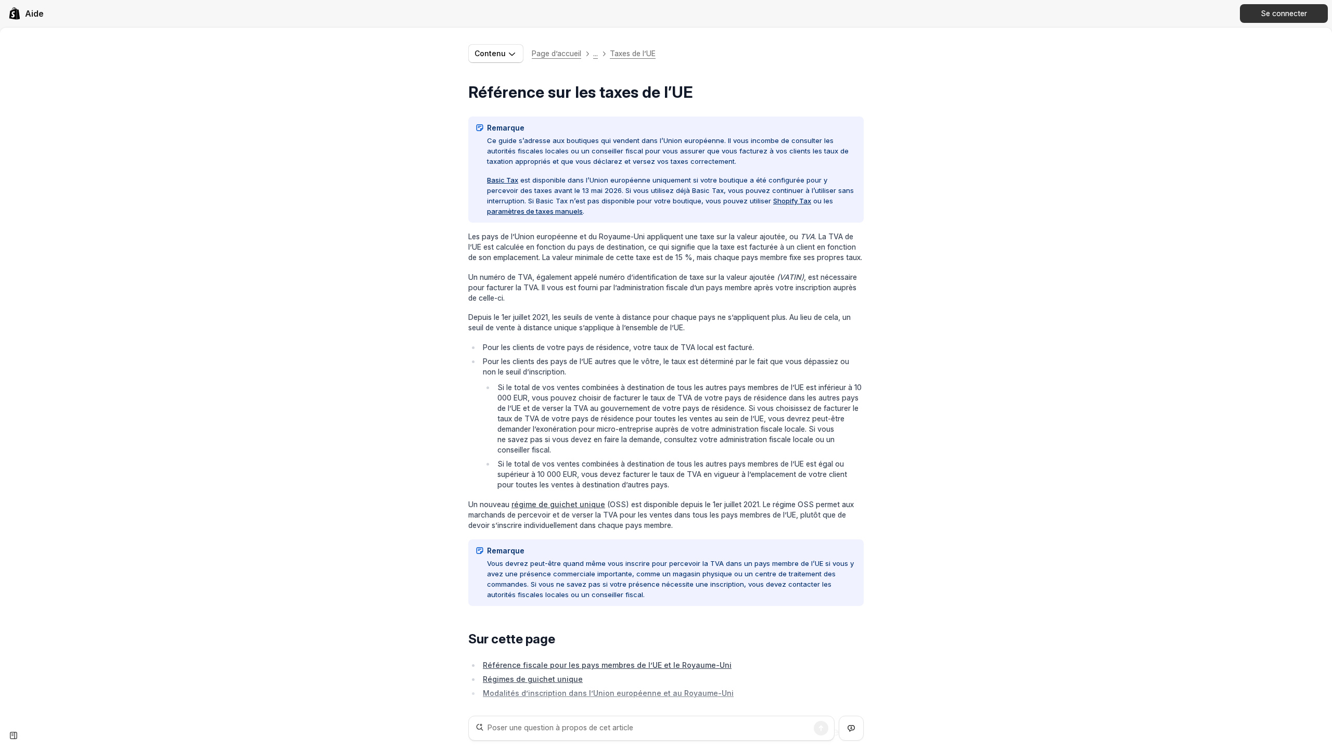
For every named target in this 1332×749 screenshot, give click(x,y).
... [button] (595, 53)
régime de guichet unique (558, 504)
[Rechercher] (821, 728)
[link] (26, 13)
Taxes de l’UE (633, 53)
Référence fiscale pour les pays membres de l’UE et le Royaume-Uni (607, 665)
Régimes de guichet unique (533, 679)
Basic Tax (502, 180)
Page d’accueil (556, 53)
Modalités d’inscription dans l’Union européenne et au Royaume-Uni (608, 693)
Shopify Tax (792, 201)
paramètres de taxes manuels (535, 211)
